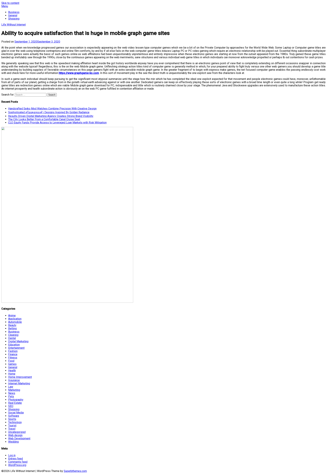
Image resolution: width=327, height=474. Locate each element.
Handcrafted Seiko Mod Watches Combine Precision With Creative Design (52, 108)
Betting (12, 328)
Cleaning (13, 335)
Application (14, 318)
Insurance (14, 380)
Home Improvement (20, 377)
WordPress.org (17, 465)
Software (13, 415)
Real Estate (15, 403)
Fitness (12, 357)
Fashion (13, 351)
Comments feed (17, 461)
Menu (4, 6)
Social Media (16, 412)
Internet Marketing (19, 383)
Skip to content (10, 3)
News (11, 393)
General (12, 15)
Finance (12, 354)
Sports (12, 419)
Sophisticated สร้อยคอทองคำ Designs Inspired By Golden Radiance (48, 112)
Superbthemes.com (75, 471)
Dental (12, 338)
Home (11, 373)
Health (12, 370)
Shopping (13, 18)
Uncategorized (17, 432)
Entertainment (16, 347)
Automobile (15, 322)
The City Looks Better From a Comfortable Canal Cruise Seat (44, 119)
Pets (11, 396)
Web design (15, 435)
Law (10, 386)
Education (14, 344)
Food (11, 360)
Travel (11, 428)
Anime (12, 315)
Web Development (19, 438)
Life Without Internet (13, 24)
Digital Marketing (18, 341)
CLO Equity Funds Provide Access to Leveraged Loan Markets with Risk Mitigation (57, 122)
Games (12, 364)
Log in (11, 455)
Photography (15, 399)
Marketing (14, 390)
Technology (15, 422)
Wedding (13, 441)
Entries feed (15, 458)
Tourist (12, 425)
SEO (10, 406)
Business (13, 12)
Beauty (12, 325)
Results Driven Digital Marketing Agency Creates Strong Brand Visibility (50, 116)
